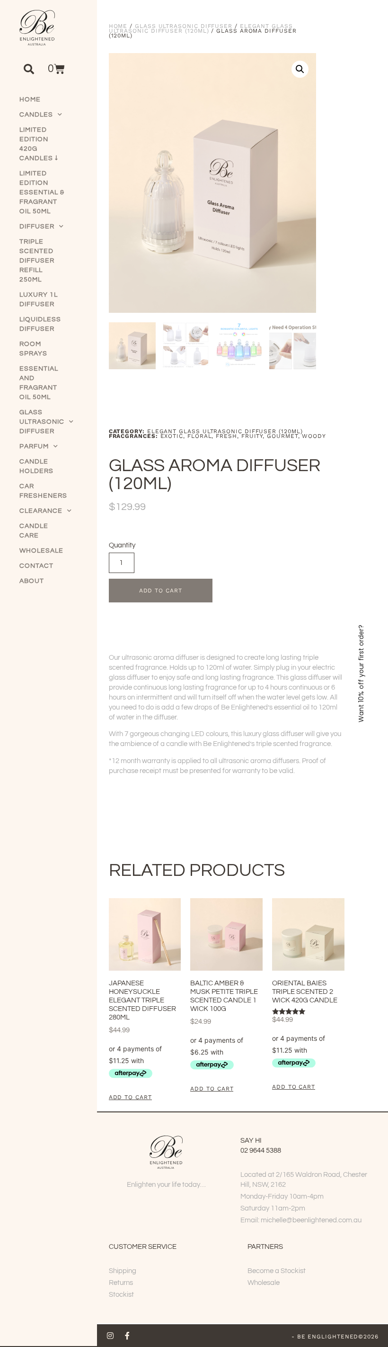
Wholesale (41, 550)
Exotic (172, 436)
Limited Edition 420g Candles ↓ (38, 144)
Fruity (252, 436)
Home (30, 99)
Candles (36, 114)
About (31, 581)
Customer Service (142, 1246)
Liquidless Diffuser (40, 324)
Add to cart (160, 590)
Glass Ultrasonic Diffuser (41, 422)
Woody (314, 436)
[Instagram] (110, 1335)
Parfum (34, 446)
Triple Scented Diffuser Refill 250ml (36, 260)
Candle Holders (36, 466)
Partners (265, 1246)
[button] (28, 69)
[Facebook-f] (127, 1335)
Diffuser (36, 226)
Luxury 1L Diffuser (38, 299)
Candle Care (33, 531)
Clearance (40, 511)
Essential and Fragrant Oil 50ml (38, 382)
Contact (36, 566)
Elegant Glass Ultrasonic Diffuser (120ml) (201, 28)
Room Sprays (33, 349)
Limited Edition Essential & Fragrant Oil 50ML (41, 192)
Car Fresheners (42, 491)
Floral (199, 436)
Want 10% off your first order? (361, 673)
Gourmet (282, 436)
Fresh (226, 436)
